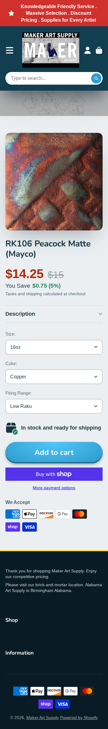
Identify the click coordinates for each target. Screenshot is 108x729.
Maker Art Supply (42, 717)
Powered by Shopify (79, 717)
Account (87, 50)
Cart (99, 50)
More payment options (54, 487)
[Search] (96, 78)
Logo (50, 50)
